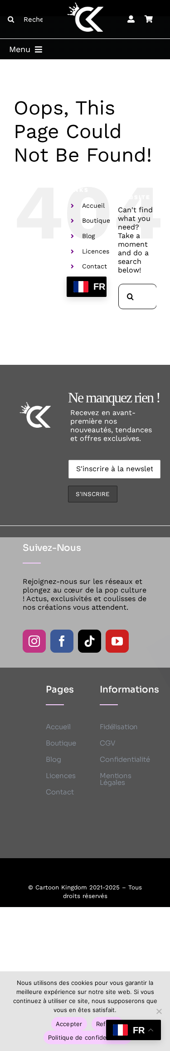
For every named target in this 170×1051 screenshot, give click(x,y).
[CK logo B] (85, 5)
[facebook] (61, 641)
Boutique (96, 220)
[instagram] (34, 641)
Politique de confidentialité (87, 1037)
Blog (88, 235)
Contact (94, 266)
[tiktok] (89, 641)
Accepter (69, 1023)
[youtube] (117, 641)
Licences (95, 251)
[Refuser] (158, 1011)
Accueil (93, 205)
